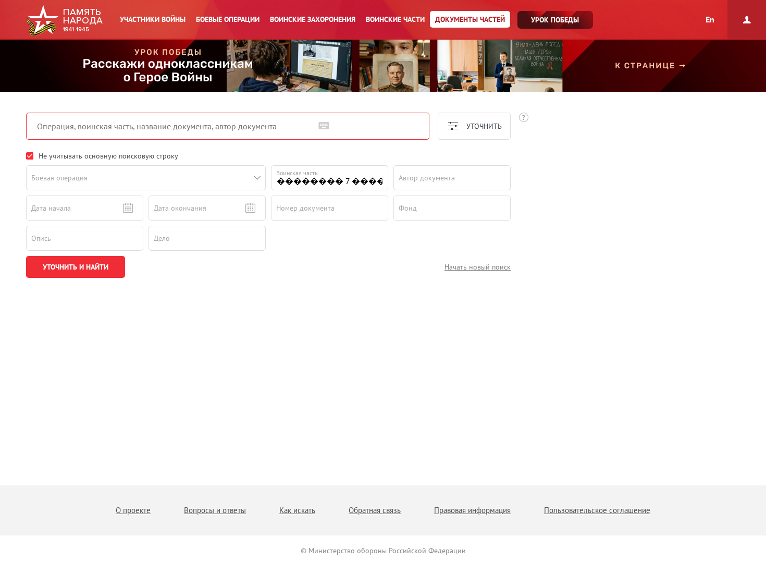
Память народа (64, 20)
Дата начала (51, 208)
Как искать (297, 510)
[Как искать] (523, 117)
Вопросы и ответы (215, 510)
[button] (257, 178)
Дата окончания (180, 208)
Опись (41, 238)
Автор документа (427, 177)
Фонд (408, 208)
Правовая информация (472, 510)
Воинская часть (297, 173)
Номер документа (305, 208)
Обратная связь (375, 510)
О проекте (133, 510)
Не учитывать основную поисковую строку (108, 156)
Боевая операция (59, 177)
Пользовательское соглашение (597, 510)
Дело (162, 238)
